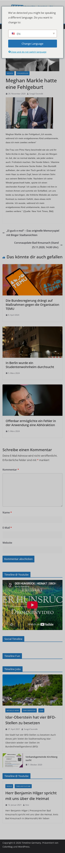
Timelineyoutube (23, 786)
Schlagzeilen (22, 73)
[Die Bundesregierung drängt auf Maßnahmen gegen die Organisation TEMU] (32, 266)
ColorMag (8, 846)
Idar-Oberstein (29, 710)
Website (7, 542)
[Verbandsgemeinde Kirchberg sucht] (13, 760)
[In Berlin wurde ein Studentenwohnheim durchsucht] (32, 328)
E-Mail (7, 527)
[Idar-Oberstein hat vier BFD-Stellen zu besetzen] (32, 690)
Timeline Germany (31, 842)
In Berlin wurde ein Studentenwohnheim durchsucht (30, 365)
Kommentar (11, 469)
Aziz (27, 805)
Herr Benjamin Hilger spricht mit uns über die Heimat (31, 795)
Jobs (41, 710)
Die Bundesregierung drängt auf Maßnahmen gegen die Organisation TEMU (32, 304)
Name (7, 512)
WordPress (24, 846)
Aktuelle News (13, 710)
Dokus (9, 786)
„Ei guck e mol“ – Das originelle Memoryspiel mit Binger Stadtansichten (32, 233)
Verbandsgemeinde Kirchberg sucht (41, 758)
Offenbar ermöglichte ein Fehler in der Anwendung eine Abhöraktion (31, 423)
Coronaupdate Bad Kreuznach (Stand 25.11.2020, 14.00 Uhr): (36, 245)
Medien (10, 73)
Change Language (32, 43)
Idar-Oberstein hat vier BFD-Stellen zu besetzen (30, 720)
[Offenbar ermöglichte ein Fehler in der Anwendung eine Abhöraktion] (32, 386)
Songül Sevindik (36, 93)
